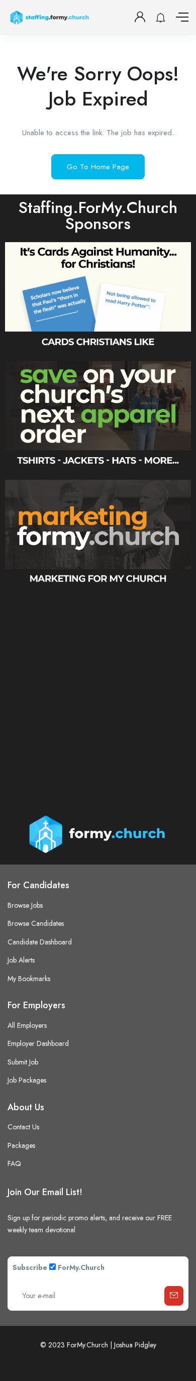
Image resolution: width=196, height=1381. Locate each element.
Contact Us (23, 1127)
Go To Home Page (98, 166)
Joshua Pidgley (135, 1345)
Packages (21, 1145)
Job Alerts (21, 960)
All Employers (27, 1025)
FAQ (14, 1163)
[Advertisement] (98, 697)
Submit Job (23, 1062)
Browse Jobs (25, 905)
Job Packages (27, 1080)
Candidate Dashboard (40, 942)
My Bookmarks (29, 979)
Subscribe (30, 1267)
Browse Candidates (36, 923)
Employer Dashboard (38, 1043)
